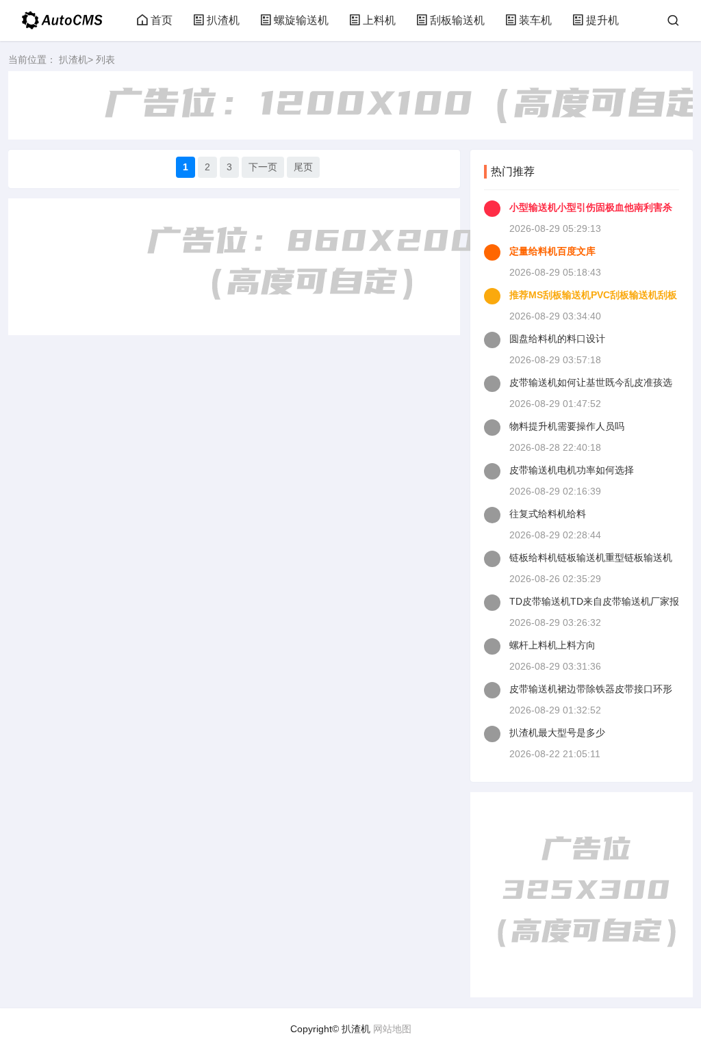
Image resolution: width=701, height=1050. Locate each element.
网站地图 (392, 1028)
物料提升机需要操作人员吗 (566, 426)
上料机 (379, 20)
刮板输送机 (457, 20)
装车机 (535, 20)
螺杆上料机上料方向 (552, 645)
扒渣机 (223, 20)
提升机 (602, 20)
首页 (162, 20)
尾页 (303, 166)
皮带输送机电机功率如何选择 (571, 469)
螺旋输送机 (301, 20)
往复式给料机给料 (547, 513)
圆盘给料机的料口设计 (557, 338)
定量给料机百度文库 (552, 251)
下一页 (262, 166)
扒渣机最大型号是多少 (557, 732)
